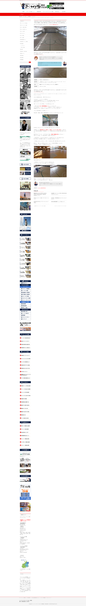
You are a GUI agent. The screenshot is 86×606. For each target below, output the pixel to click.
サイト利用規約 (43, 597)
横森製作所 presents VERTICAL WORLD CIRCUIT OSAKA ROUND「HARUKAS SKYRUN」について (40, 194)
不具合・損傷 (23, 47)
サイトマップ (49, 597)
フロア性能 (22, 35)
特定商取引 (29, 597)
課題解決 (22, 59)
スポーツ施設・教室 (23, 27)
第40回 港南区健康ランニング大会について (58, 201)
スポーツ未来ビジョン (24, 29)
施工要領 (22, 57)
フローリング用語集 (23, 597)
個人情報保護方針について (36, 597)
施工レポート (56, 24)
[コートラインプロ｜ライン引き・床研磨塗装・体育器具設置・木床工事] (43, 6)
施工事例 (22, 55)
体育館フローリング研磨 (24, 41)
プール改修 (22, 37)
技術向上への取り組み (24, 51)
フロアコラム (23, 33)
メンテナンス (50, 24)
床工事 (22, 49)
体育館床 (54, 24)
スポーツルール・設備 (24, 25)
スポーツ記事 (23, 31)
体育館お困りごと (23, 39)
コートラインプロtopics (24, 23)
